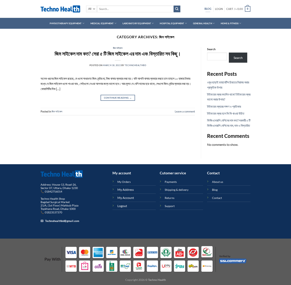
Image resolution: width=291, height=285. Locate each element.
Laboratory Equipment (137, 23)
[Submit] (177, 9)
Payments (171, 181)
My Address (125, 189)
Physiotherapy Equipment (66, 23)
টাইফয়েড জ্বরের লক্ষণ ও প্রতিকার (224, 106)
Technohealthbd (135, 65)
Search (211, 49)
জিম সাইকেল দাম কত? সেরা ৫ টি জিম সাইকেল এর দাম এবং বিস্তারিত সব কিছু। (118, 54)
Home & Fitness (230, 23)
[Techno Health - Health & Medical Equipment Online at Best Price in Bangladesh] (60, 8)
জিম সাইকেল (118, 48)
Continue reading (118, 97)
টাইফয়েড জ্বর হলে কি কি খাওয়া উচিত (225, 113)
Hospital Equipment (172, 23)
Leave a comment (185, 111)
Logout (122, 206)
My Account (125, 198)
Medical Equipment (102, 23)
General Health (202, 23)
